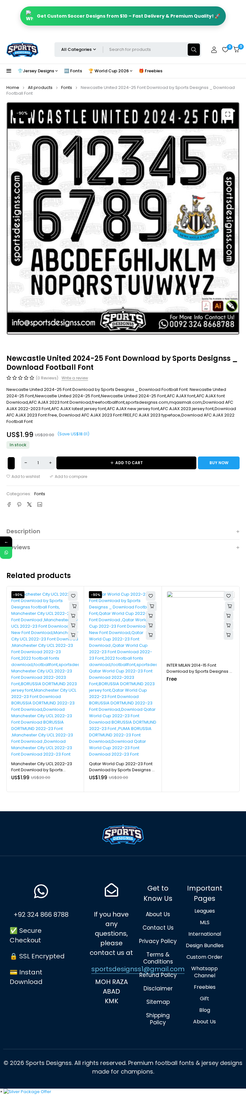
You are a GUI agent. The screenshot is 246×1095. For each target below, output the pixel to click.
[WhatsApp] (6, 553)
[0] (236, 49)
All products (40, 87)
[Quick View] (73, 616)
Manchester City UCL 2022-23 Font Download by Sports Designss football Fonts (41, 770)
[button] (227, 114)
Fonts (66, 87)
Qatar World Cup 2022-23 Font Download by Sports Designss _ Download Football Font (122, 770)
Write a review (75, 378)
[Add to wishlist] (23, 477)
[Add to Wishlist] (11, 463)
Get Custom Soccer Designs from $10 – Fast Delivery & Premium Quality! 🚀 (128, 16)
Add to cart (129, 462)
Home (12, 87)
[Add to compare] (68, 477)
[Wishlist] (225, 49)
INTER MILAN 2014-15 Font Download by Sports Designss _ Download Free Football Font (199, 671)
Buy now (218, 462)
